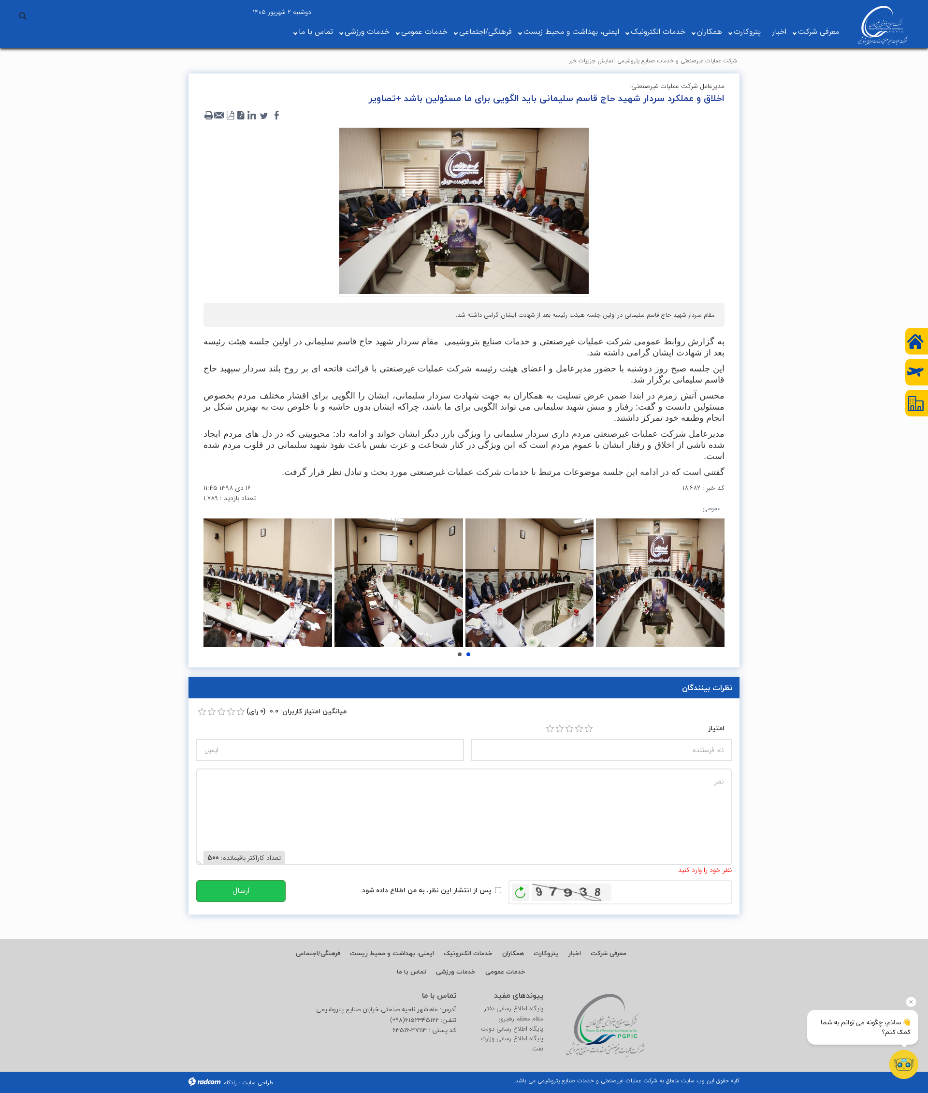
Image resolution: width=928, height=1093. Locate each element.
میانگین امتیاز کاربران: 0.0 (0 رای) (296, 711)
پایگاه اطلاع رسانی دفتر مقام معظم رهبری (513, 1014)
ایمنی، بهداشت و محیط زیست (571, 32)
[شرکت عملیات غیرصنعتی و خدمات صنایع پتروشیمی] (883, 25)
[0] (202, 712)
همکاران (709, 32)
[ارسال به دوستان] (219, 115)
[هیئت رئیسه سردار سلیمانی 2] (267, 582)
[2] (559, 728)
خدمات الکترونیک (658, 32)
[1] (550, 728)
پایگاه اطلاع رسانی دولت (512, 1029)
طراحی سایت (257, 1082)
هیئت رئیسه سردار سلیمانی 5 (468, 654)
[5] (588, 728)
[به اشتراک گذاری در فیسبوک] (276, 115)
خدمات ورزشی (367, 32)
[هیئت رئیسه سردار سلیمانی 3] (398, 582)
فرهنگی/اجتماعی (485, 32)
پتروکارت (747, 32)
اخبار (779, 32)
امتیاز (716, 728)
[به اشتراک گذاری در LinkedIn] (251, 115)
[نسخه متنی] (208, 115)
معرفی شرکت (818, 32)
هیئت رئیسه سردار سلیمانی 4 (460, 654)
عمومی (711, 508)
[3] (569, 728)
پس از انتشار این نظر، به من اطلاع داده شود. (426, 890)
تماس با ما (316, 32)
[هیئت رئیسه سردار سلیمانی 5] (660, 582)
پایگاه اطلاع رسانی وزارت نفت (512, 1044)
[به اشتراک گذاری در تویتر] (264, 115)
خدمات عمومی (424, 32)
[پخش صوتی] (240, 115)
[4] (579, 728)
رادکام (230, 1082)
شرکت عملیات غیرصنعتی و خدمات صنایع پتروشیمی (677, 60)
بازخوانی (520, 890)
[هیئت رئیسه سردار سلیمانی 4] (529, 582)
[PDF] (230, 115)
